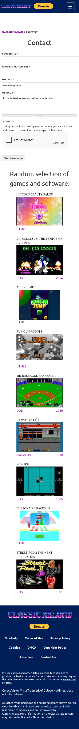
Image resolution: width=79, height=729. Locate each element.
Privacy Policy (60, 638)
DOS (19, 278)
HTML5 (21, 229)
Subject (8, 79)
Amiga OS (23, 455)
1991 (59, 592)
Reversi (22, 464)
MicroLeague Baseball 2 (36, 375)
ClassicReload (12, 31)
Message (8, 92)
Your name (10, 53)
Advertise (26, 657)
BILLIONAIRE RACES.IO (33, 508)
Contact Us (48, 657)
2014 (59, 278)
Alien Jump (25, 287)
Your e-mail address (16, 66)
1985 (59, 499)
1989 (59, 410)
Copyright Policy (55, 647)
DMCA (31, 647)
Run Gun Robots (29, 331)
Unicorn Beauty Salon (34, 194)
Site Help (11, 638)
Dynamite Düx (27, 420)
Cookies (14, 647)
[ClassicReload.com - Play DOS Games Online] (16, 6)
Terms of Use (34, 638)
